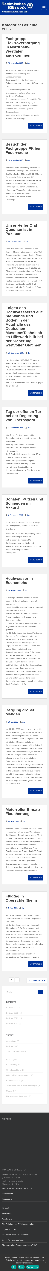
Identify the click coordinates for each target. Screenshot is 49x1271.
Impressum (7, 1199)
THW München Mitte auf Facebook (17, 1188)
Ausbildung (7, 1214)
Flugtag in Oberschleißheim (21, 898)
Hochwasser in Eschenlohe (19, 580)
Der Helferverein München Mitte (16, 1235)
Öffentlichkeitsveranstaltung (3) (19, 1075)
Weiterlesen (36, 126)
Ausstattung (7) (12, 1041)
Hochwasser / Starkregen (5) (18, 1096)
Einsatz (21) (11, 1059)
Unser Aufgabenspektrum (13, 1240)
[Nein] (45, 1262)
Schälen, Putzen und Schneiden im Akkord (24, 503)
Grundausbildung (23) (15, 1070)
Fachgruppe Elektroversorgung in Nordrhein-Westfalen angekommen (23, 47)
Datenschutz (7, 1194)
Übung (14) (11, 1091)
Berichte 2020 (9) (13, 1023)
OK (14, 1267)
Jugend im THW (9, 1229)
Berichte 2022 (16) (14, 1013)
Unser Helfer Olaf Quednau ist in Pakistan (21, 229)
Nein (21, 1267)
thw (28, 63)
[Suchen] (40, 992)
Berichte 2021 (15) (14, 1018)
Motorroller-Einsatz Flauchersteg (23, 811)
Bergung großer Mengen (20, 712)
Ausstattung (7, 1219)
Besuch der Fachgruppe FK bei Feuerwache (23, 148)
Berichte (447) (12, 1046)
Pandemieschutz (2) (15, 1080)
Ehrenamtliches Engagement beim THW (19, 1245)
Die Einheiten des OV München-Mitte (18, 1224)
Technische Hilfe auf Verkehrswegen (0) (23, 1086)
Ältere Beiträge (36, 981)
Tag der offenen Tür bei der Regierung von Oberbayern (23, 416)
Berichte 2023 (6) (13, 1008)
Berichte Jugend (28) (17, 1051)
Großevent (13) (13, 1065)
